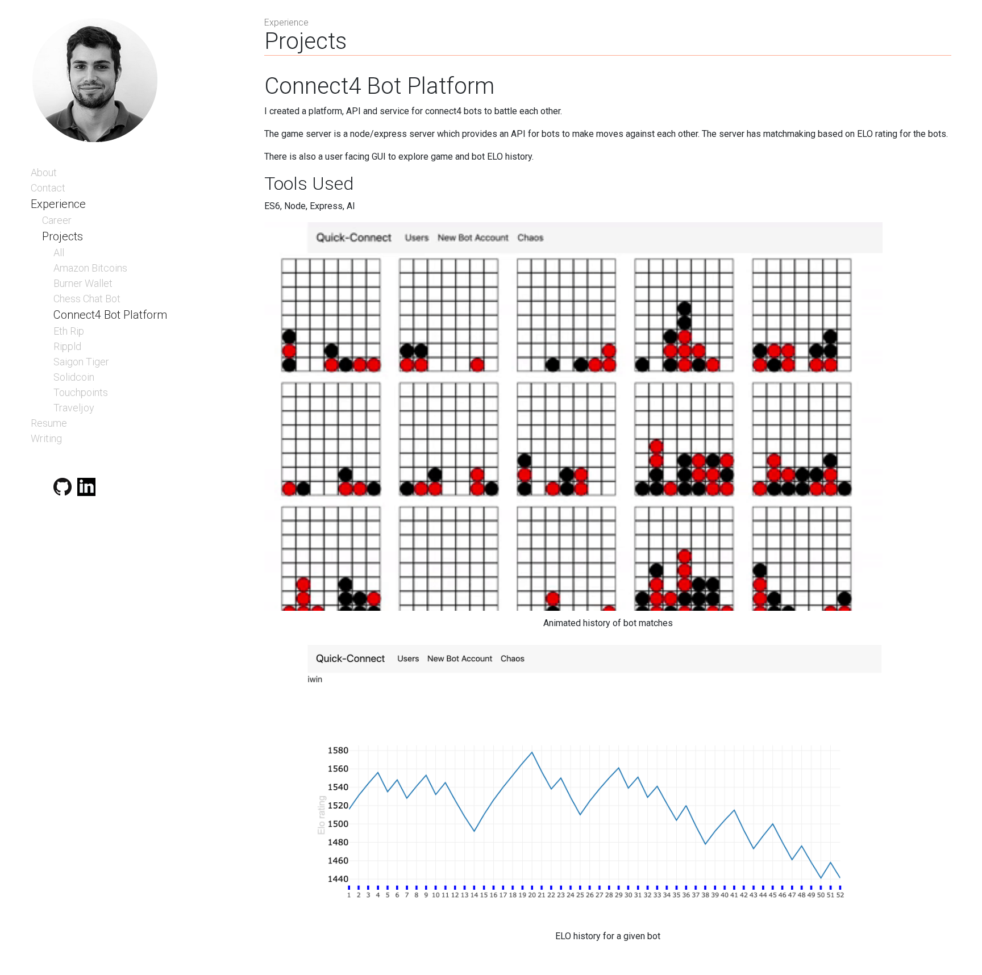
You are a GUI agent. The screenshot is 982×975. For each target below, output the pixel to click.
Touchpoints (80, 392)
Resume (49, 423)
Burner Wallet (83, 283)
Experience (58, 204)
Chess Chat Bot (86, 299)
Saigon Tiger (81, 362)
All (58, 253)
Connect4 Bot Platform (110, 315)
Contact (48, 188)
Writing (46, 438)
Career (57, 220)
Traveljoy (73, 408)
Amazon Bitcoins (90, 268)
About (44, 172)
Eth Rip (68, 331)
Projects (62, 236)
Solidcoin (73, 377)
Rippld (67, 346)
